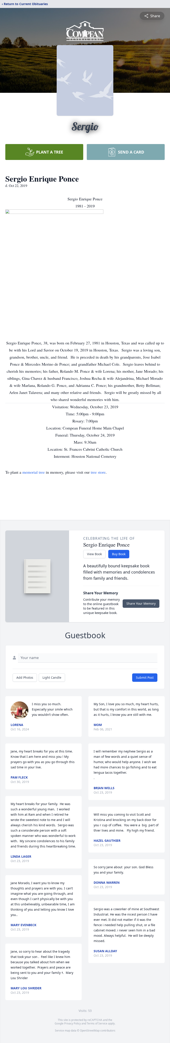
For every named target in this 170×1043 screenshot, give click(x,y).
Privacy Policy (72, 1023)
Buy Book (119, 554)
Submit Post (145, 677)
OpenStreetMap (90, 1030)
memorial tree (33, 472)
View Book (94, 554)
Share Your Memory (141, 603)
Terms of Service (97, 1023)
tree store (98, 472)
